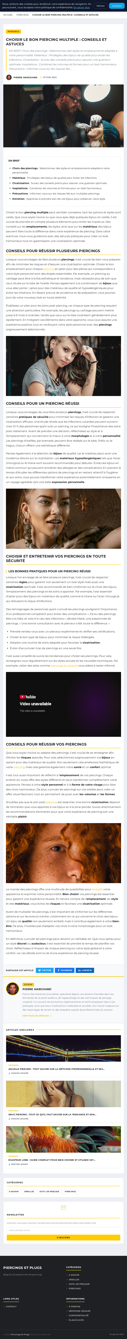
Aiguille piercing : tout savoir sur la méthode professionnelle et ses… (56, 1069)
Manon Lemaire (19, 1073)
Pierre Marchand (36, 989)
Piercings (23, 15)
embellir (97, 889)
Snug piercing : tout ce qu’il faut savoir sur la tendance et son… (52, 1114)
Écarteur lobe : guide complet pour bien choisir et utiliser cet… (51, 1160)
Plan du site (76, 1320)
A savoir (14, 1191)
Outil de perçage (49, 1191)
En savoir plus (82, 7)
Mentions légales (80, 1311)
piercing (48, 269)
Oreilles (29, 1191)
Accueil (8, 15)
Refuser (101, 5)
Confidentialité (79, 1315)
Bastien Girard (19, 1164)
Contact (11, 1306)
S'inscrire (63, 1237)
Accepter (117, 5)
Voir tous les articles (35, 1016)
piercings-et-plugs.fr (64, 665)
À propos (74, 1306)
